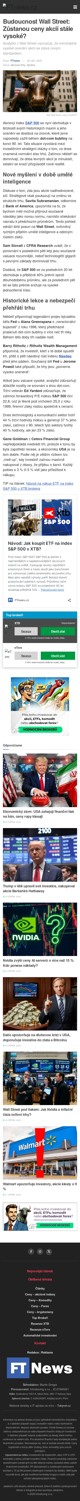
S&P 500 (32, 122)
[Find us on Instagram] (40, 1251)
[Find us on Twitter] (49, 1252)
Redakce (33, 1352)
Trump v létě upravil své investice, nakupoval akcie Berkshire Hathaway (39, 888)
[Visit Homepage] (20, 7)
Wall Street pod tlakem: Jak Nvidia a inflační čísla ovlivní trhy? (38, 1112)
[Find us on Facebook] (31, 1251)
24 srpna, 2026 (13, 822)
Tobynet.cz (64, 1405)
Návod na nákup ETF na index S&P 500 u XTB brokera (38, 486)
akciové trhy (18, 65)
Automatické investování (40, 1335)
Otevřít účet (58, 631)
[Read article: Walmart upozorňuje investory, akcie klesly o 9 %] (40, 1153)
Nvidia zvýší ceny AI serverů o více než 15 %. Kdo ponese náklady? (38, 963)
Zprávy (31, 65)
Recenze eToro (40, 1329)
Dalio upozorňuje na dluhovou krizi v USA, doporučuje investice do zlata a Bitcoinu (36, 1037)
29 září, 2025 (34, 60)
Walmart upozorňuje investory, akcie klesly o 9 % (40, 1186)
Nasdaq (65, 356)
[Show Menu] (75, 7)
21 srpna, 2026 (13, 1194)
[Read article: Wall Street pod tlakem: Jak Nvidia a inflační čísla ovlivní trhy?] (40, 1078)
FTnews (15, 60)
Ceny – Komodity (40, 1300)
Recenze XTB (40, 1323)
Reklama (47, 1352)
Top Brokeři (40, 1318)
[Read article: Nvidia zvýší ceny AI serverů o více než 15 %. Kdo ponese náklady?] (40, 929)
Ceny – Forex (40, 1306)
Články (40, 1288)
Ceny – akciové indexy (40, 1294)
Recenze (26, 631)
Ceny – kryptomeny (40, 1312)
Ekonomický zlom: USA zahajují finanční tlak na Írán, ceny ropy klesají (38, 814)
